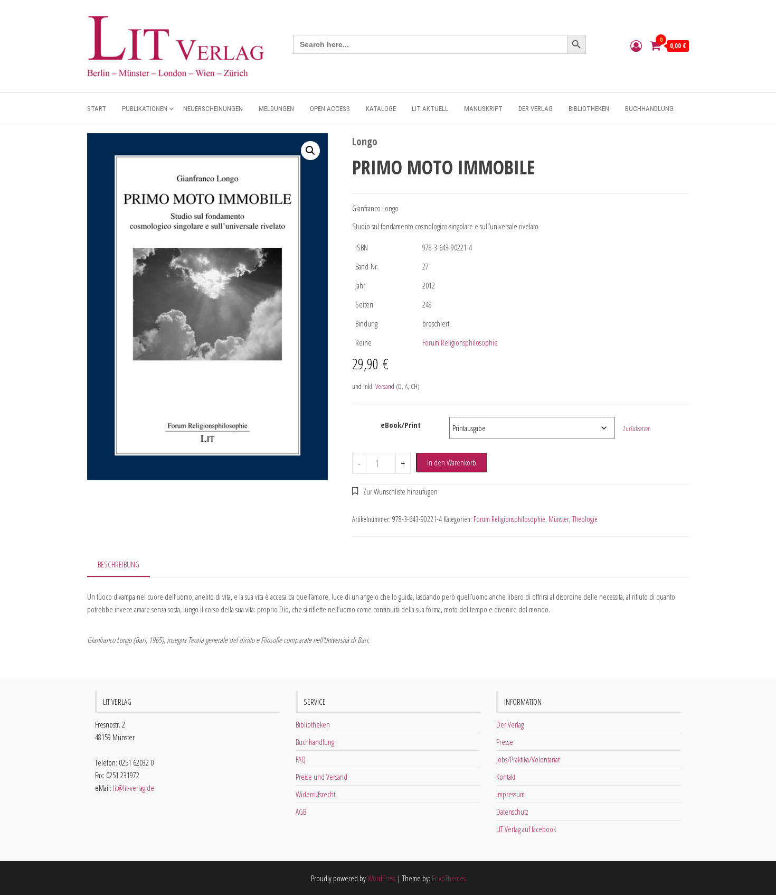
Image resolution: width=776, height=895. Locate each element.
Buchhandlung (649, 109)
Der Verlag (535, 109)
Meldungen (276, 109)
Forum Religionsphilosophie (460, 342)
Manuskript (483, 109)
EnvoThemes (449, 878)
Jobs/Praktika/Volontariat (528, 759)
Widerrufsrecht (315, 794)
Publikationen (144, 109)
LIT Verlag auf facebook (526, 829)
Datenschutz (512, 811)
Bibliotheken (589, 109)
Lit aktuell (430, 109)
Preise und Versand (321, 776)
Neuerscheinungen (213, 109)
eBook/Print (401, 424)
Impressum (510, 794)
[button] (310, 150)
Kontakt (505, 776)
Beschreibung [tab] (118, 564)
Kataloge (381, 109)
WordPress (381, 878)
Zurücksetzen (637, 428)
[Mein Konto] (636, 45)
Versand (384, 386)
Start (96, 109)
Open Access (330, 109)
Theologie (585, 519)
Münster (558, 519)
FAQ (301, 759)
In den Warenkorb (451, 462)
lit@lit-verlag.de (133, 787)
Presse (504, 741)
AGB (301, 811)
